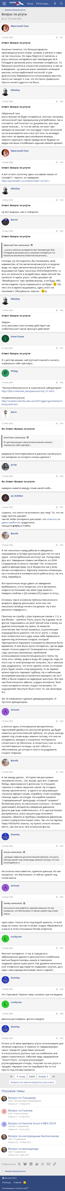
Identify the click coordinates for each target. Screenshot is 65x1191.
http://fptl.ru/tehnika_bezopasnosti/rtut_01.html (28, 391)
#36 (61, 897)
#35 (61, 846)
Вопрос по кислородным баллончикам (33, 1136)
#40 (61, 1038)
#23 (61, 162)
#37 (61, 948)
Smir (10, 1113)
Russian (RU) (10, 1178)
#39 (61, 1013)
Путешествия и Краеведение (27, 1101)
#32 (61, 545)
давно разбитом (11, 522)
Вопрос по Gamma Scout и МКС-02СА (32, 1123)
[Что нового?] (55, 3)
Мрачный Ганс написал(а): (17, 245)
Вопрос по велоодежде (23, 1149)
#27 (61, 348)
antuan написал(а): (13, 852)
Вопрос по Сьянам (20, 1110)
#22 (61, 101)
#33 (61, 721)
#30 (61, 476)
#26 (61, 310)
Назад (22, 1076)
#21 (61, 37)
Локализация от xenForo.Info (15, 1188)
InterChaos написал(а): (15, 437)
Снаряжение (23, 1126)
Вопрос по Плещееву (22, 1098)
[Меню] (4, 3)
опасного (52, 519)
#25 (61, 231)
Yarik (10, 1101)
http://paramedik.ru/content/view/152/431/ (26, 180)
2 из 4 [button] (32, 1076)
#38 (61, 989)
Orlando (11, 1126)
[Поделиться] (57, 37)
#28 (61, 382)
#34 (61, 772)
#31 (61, 507)
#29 (61, 423)
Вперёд (42, 1076)
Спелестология (21, 1113)
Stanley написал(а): (13, 903)
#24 (61, 200)
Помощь (6, 1182)
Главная (17, 1182)
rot (5, 18)
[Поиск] (61, 3)
